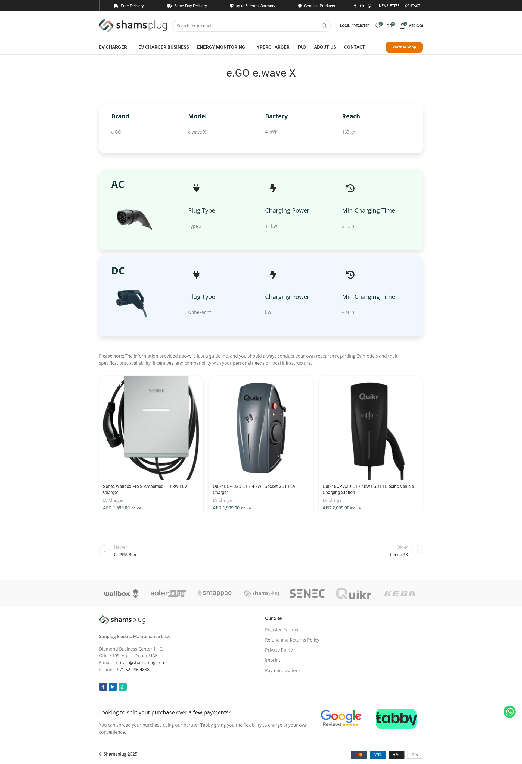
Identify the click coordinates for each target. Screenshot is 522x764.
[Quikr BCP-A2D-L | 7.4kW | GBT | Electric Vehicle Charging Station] (371, 428)
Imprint (272, 660)
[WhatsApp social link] (369, 6)
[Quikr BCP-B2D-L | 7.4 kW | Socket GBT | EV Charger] (261, 428)
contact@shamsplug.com (140, 663)
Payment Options (283, 670)
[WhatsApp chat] (510, 712)
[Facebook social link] (355, 6)
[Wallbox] (122, 593)
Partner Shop (404, 47)
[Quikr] (353, 593)
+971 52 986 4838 (132, 670)
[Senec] (307, 593)
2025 (120, 754)
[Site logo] (133, 25)
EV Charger (113, 500)
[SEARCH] (324, 26)
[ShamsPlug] (261, 593)
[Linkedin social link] (362, 6)
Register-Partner (282, 630)
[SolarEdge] (168, 593)
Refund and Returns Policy (292, 640)
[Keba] (400, 593)
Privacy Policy (279, 650)
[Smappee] (215, 593)
